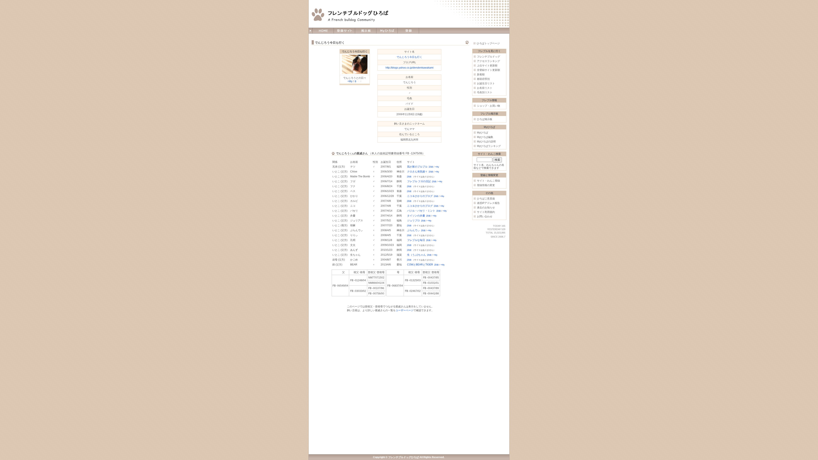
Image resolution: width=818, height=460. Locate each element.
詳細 (431, 167)
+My (349, 81)
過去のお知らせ (486, 207)
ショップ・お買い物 (488, 105)
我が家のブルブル (417, 166)
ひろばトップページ (488, 43)
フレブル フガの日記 (419, 181)
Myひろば (482, 132)
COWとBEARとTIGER (420, 264)
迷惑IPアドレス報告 (488, 203)
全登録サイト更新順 (488, 70)
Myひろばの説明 (486, 141)
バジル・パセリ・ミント (421, 210)
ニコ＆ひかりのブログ (420, 196)
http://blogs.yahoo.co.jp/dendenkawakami (409, 67)
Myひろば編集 (485, 137)
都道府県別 (483, 78)
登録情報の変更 (486, 185)
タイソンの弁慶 (416, 215)
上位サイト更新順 (487, 65)
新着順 (481, 74)
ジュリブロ (413, 220)
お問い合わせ (484, 216)
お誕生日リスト (486, 83)
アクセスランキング (488, 61)
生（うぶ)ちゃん (416, 254)
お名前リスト (484, 87)
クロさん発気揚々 (417, 171)
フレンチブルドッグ (488, 56)
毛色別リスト (484, 92)
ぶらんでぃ (413, 230)
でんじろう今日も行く (354, 51)
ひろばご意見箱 (486, 198)
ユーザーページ (404, 310)
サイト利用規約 (486, 212)
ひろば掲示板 (484, 119)
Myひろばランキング (489, 146)
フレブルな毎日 (416, 240)
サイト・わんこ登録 (488, 180)
